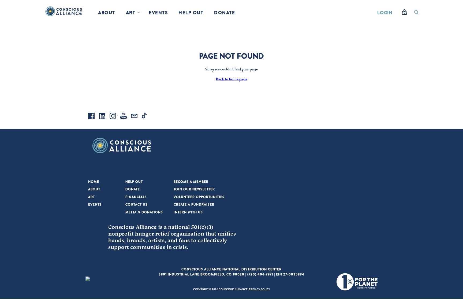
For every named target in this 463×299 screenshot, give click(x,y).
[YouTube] (123, 117)
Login (385, 12)
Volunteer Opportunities (199, 197)
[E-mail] (134, 117)
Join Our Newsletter (194, 189)
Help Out (190, 12)
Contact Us (136, 204)
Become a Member (191, 181)
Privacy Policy (259, 289)
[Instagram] (113, 117)
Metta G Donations (144, 212)
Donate (224, 12)
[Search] (416, 13)
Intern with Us (188, 212)
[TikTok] (145, 117)
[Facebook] (91, 117)
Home (93, 181)
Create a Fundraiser (194, 204)
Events (158, 12)
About (106, 12)
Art (131, 12)
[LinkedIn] (102, 117)
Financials (136, 197)
